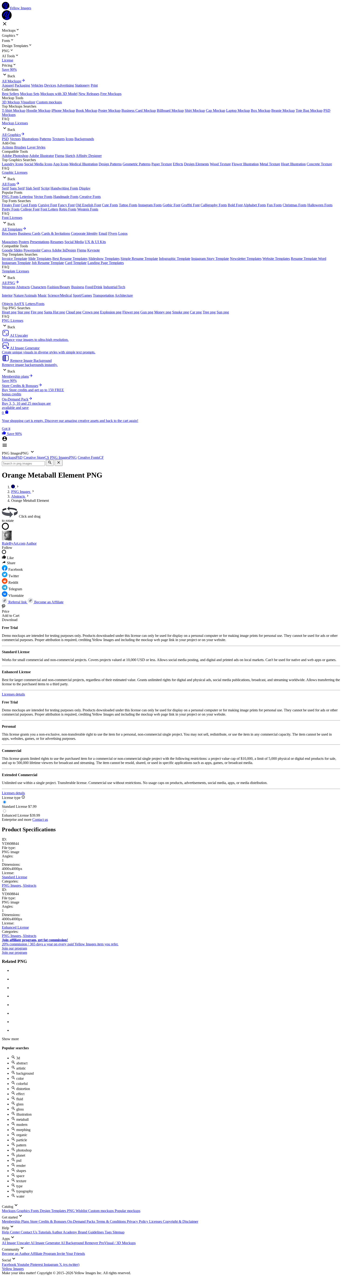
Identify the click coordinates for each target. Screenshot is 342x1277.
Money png (162, 312)
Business (77, 287)
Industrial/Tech (114, 287)
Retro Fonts (67, 209)
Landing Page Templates (105, 263)
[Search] (50, 463)
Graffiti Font (190, 205)
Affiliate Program (43, 1254)
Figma (59, 156)
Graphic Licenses (14, 172)
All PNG (8, 283)
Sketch (70, 156)
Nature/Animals (25, 295)
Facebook (9, 1265)
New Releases (88, 94)
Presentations (39, 242)
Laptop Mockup (238, 110)
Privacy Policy (138, 1221)
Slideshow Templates (104, 259)
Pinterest (37, 1265)
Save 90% (9, 69)
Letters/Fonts (34, 304)
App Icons (60, 164)
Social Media (74, 242)
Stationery (82, 85)
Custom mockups (49, 102)
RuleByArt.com (13, 543)
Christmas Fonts (294, 205)
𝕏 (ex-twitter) (69, 1265)
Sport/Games (82, 295)
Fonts (35, 1211)
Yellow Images (13, 1269)
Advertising (65, 85)
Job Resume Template (48, 263)
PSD (5, 139)
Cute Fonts (110, 205)
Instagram (51, 1265)
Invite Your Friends (71, 1254)
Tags (109, 1232)
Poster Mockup (109, 110)
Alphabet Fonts (254, 205)
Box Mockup (260, 110)
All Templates (12, 229)
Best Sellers (10, 94)
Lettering (26, 197)
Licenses (156, 1221)
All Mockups (11, 81)
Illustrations (30, 139)
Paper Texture (161, 164)
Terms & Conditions (111, 1221)
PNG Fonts (10, 197)
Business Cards (29, 233)
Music (42, 295)
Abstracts (23, 287)
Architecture (124, 295)
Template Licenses (15, 271)
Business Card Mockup (138, 110)
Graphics (24, 1211)
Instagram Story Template (210, 259)
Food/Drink (93, 287)
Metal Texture (270, 164)
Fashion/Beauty (58, 287)
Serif (5, 188)
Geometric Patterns (137, 164)
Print (94, 85)
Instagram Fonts (150, 205)
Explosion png (110, 312)
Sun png (223, 312)
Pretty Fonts (11, 209)
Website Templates (276, 259)
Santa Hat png (54, 312)
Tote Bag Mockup (309, 110)
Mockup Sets (29, 94)
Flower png (130, 312)
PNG (71, 1211)
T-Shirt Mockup (13, 110)
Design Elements (196, 164)
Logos (122, 233)
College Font (30, 209)
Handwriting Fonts (64, 188)
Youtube (23, 1265)
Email (103, 233)
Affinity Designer (89, 156)
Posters (24, 242)
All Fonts (9, 184)
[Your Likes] (4, 434)
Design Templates (53, 1211)
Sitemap (118, 1232)
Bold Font (235, 205)
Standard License (14, 877)
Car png (196, 312)
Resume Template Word (308, 259)
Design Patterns (110, 164)
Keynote (93, 250)
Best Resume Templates (69, 259)
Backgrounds (84, 139)
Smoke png (180, 312)
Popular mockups (127, 1211)
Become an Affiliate (48, 602)
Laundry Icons (12, 164)
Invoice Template (14, 259)
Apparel (8, 85)
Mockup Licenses (15, 123)
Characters (38, 287)
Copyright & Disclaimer (180, 1221)
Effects (178, 164)
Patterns (45, 139)
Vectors (15, 139)
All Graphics (11, 135)
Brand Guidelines (91, 1232)
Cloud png (73, 312)
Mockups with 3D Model (58, 94)
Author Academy (65, 1232)
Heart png (9, 312)
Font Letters (49, 209)
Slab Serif (33, 188)
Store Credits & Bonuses (48, 1221)
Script (45, 188)
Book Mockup (86, 110)
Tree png (209, 312)
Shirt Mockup (195, 110)
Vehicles (37, 85)
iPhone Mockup (63, 110)
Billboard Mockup (170, 110)
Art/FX (19, 304)
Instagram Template (16, 263)
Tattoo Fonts (128, 205)
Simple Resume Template (139, 259)
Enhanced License (15, 927)
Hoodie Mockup (38, 110)
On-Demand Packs (81, 1221)
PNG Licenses (12, 321)
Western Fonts (87, 209)
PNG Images (11, 885)
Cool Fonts (29, 205)
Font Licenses (12, 218)
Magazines (10, 242)
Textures (58, 139)
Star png (23, 312)
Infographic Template (174, 259)
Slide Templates (39, 259)
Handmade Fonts (65, 197)
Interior (7, 295)
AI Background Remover (80, 1243)
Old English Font (88, 205)
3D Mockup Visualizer (18, 102)
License (7, 60)
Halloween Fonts (319, 205)
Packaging (22, 85)
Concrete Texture (319, 164)
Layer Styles (36, 147)
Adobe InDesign (64, 250)
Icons (70, 139)
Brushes (20, 147)
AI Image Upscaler (16, 1243)
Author (31, 543)
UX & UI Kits (95, 242)
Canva (46, 250)
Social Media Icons (38, 164)
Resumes (57, 242)
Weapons (8, 287)
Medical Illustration (83, 164)
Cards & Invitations (55, 233)
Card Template (76, 263)
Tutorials (45, 1232)
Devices (50, 85)
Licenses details (13, 694)
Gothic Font (171, 205)
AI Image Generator (45, 1243)
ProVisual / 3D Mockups (117, 1243)
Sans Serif (17, 188)
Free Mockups (110, 94)
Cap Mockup (215, 110)
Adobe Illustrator (41, 156)
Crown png (90, 312)
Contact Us (29, 1232)
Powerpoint (31, 250)
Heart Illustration (293, 164)
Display (85, 188)
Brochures (9, 233)
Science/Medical (60, 295)
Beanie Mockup (283, 110)
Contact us (40, 820)
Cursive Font (47, 205)
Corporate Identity (84, 233)
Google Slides (12, 250)
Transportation (103, 295)
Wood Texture (220, 164)
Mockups (9, 1211)
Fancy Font (66, 205)
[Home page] (13, 487)
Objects (7, 304)
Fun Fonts (274, 205)
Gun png (146, 312)
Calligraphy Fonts (214, 205)
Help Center (11, 1232)
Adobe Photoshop (15, 156)
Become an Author (16, 1254)
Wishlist (82, 1211)
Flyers (112, 233)
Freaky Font (11, 205)
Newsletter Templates (246, 259)
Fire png (37, 312)
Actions (7, 147)
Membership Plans (16, 1221)
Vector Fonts (43, 197)
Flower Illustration (245, 164)
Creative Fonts (90, 197)
